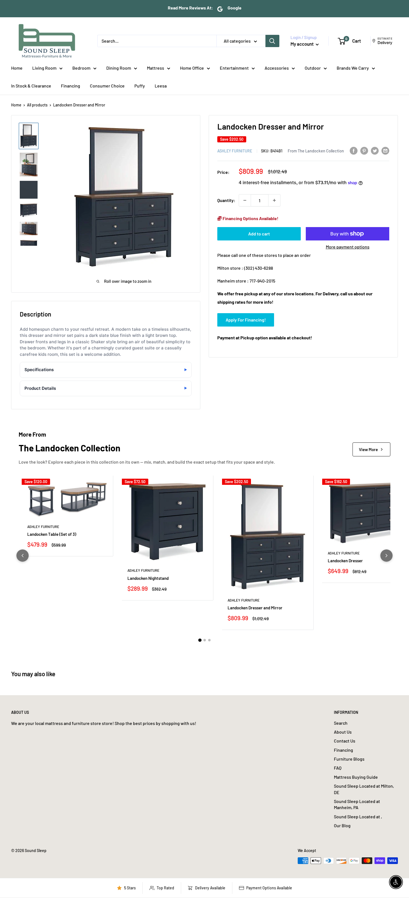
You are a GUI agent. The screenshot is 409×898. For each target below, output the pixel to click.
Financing (70, 85)
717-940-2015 (262, 280)
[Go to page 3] (209, 640)
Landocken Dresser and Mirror (255, 607)
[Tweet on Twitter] (375, 150)
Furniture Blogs (349, 758)
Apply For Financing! (246, 319)
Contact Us (344, 740)
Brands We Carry (353, 67)
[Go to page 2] (204, 640)
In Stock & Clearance (31, 85)
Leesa (161, 85)
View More (368, 449)
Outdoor (313, 67)
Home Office (192, 67)
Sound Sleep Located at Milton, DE (364, 789)
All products (37, 105)
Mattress (155, 67)
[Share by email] (385, 150)
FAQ (337, 767)
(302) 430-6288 (258, 268)
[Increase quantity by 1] (274, 200)
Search (341, 723)
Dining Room (118, 67)
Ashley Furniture (234, 150)
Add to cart (259, 233)
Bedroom (81, 67)
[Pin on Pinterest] (364, 150)
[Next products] (386, 555)
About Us (343, 731)
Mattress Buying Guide (356, 777)
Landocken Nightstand (148, 578)
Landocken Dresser (345, 560)
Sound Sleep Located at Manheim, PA (357, 804)
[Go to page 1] (199, 640)
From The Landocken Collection (316, 150)
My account (302, 44)
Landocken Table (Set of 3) (51, 534)
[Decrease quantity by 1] (245, 200)
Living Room (44, 67)
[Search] (272, 41)
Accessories (277, 67)
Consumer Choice (107, 85)
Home (17, 67)
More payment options (347, 246)
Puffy (139, 85)
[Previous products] (22, 555)
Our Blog (342, 825)
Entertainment (234, 67)
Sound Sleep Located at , (358, 816)
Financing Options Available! (250, 218)
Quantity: (226, 200)
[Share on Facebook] (354, 150)
